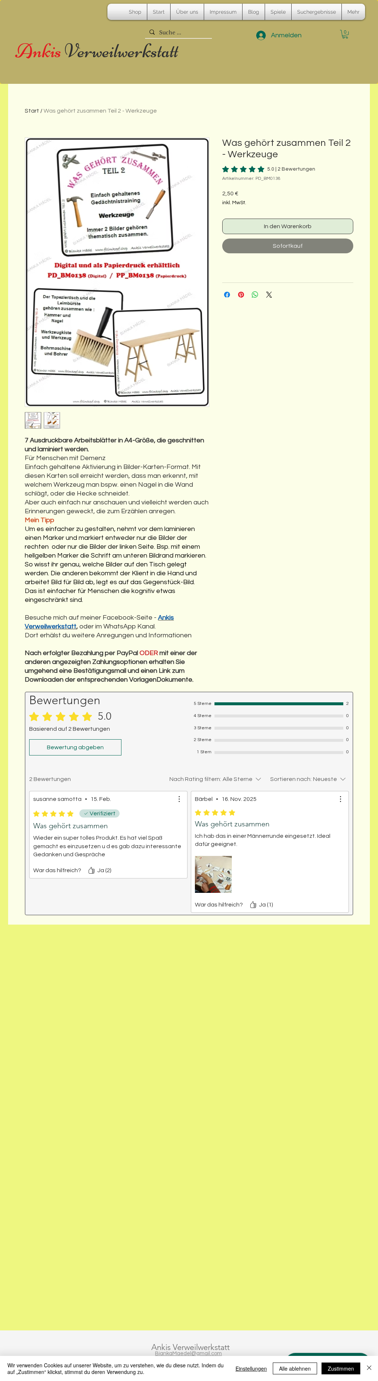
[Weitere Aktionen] (179, 799)
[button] (345, 34)
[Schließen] (369, 1368)
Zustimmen (341, 1368)
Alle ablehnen (295, 1368)
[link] (268, 169)
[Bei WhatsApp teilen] (255, 294)
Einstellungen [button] (251, 1368)
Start (32, 111)
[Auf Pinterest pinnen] (241, 294)
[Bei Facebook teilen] (227, 294)
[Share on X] (269, 294)
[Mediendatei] (213, 874)
